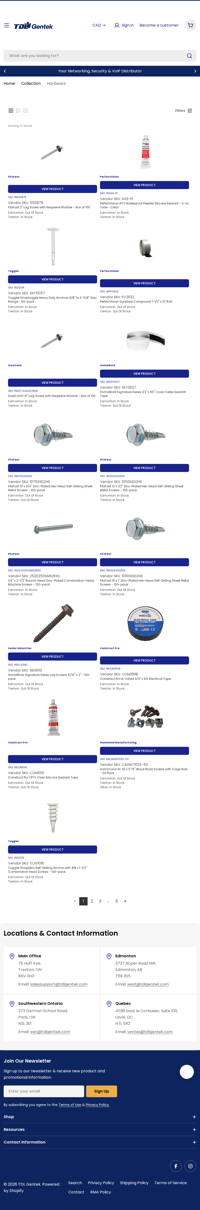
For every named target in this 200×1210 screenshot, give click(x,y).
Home (9, 83)
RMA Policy (100, 1192)
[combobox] (100, 56)
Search (75, 1183)
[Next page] (125, 901)
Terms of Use (70, 1104)
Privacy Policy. (98, 1104)
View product (52, 189)
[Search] (189, 56)
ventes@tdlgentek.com (150, 1032)
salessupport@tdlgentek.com (59, 984)
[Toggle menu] (7, 25)
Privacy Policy (101, 1183)
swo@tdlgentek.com (50, 1032)
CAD (96, 25)
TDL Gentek (29, 1184)
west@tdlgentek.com (148, 984)
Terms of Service (170, 1183)
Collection (31, 83)
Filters (180, 110)
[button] (5, 71)
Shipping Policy (134, 1183)
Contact (76, 1192)
